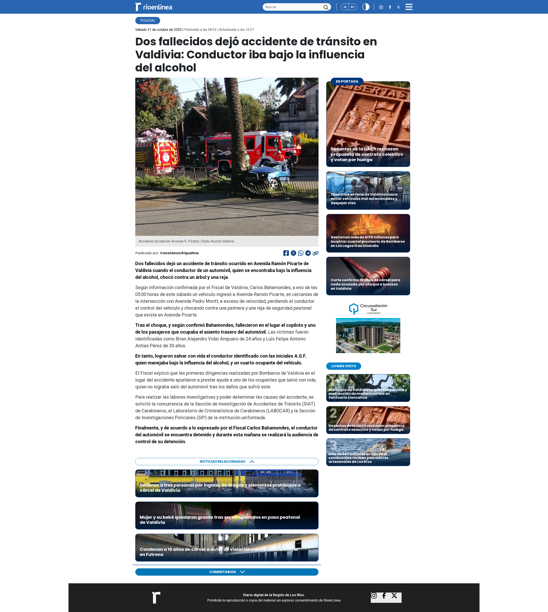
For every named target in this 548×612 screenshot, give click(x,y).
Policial (147, 20)
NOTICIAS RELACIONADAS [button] (222, 461)
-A (344, 7)
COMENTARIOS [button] (222, 571)
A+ (353, 7)
